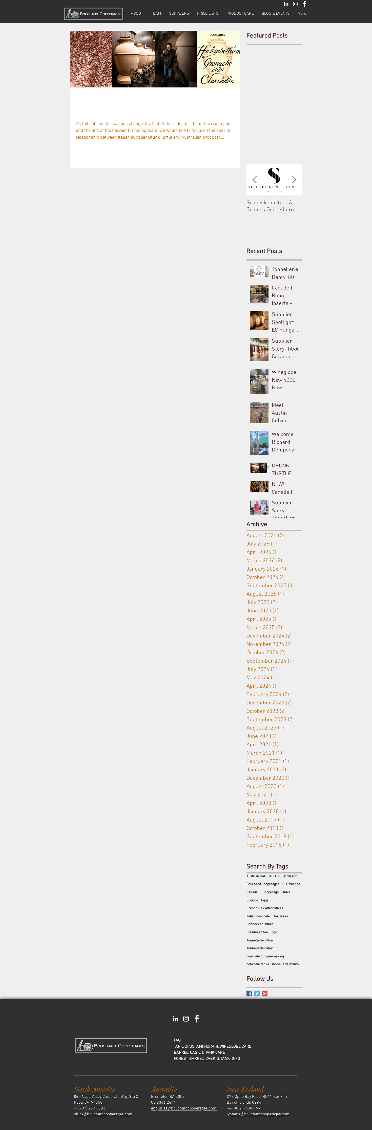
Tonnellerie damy (259, 948)
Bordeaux (290, 876)
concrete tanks (257, 964)
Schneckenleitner (259, 924)
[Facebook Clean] (304, 4)
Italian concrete (258, 916)
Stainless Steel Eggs (261, 932)
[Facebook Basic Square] (249, 993)
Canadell (253, 892)
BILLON (274, 876)
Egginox (252, 900)
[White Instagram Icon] (295, 4)
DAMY (286, 892)
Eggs (264, 900)
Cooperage (271, 892)
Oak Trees (280, 916)
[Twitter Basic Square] (257, 993)
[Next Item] (294, 180)
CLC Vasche (291, 884)
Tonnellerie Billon (259, 940)
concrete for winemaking (265, 956)
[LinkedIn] (286, 4)
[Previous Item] (254, 180)
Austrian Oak (256, 876)
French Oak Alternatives (264, 908)
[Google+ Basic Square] (264, 993)
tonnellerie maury (285, 964)
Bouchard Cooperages (262, 884)
